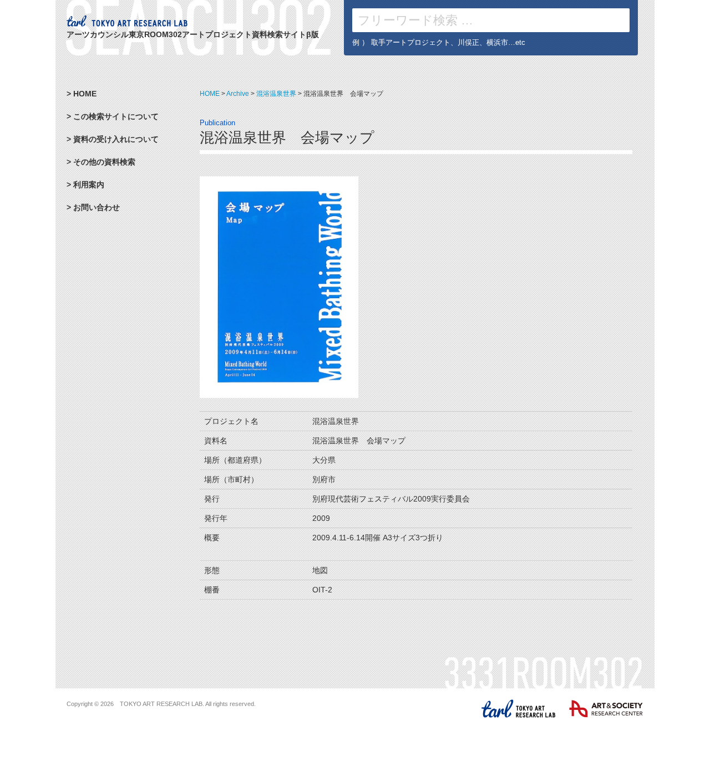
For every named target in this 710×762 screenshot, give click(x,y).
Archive (237, 94)
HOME (210, 94)
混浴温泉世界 (276, 94)
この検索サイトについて (116, 116)
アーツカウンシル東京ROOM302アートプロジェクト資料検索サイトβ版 (193, 34)
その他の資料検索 (104, 161)
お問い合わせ (96, 207)
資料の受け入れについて (116, 139)
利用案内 (88, 184)
